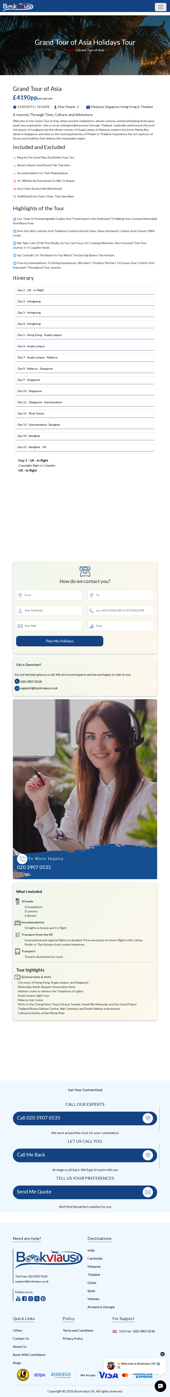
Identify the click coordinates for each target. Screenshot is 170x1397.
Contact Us (21, 1338)
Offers (17, 1330)
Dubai (91, 1283)
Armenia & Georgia (101, 1307)
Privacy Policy (73, 1338)
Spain (91, 1291)
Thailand (93, 1274)
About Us (20, 1346)
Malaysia (94, 1266)
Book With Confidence (29, 1355)
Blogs (17, 1363)
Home (70, 50)
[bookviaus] (49, 1259)
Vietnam (93, 1299)
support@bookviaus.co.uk (39, 688)
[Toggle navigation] (160, 7)
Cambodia (94, 1258)
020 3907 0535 (31, 681)
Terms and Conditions (78, 1330)
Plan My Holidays (60, 641)
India (91, 1250)
